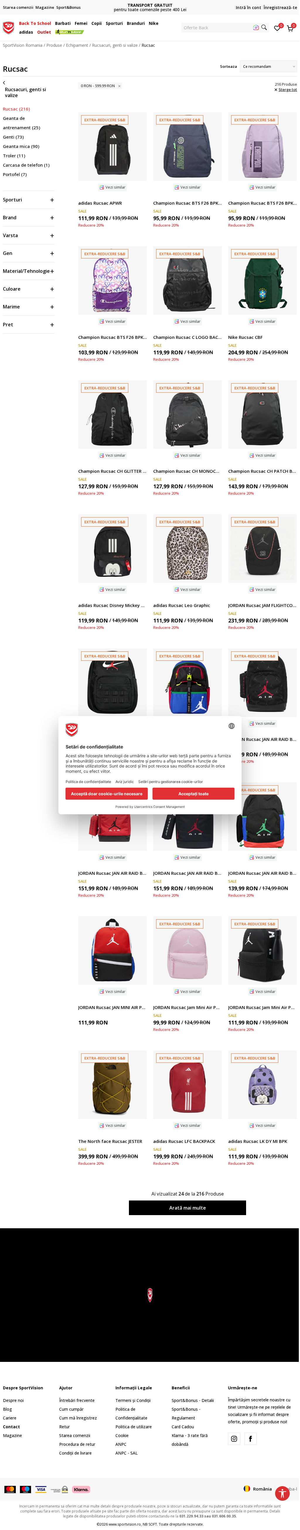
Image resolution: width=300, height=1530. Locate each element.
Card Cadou (183, 1426)
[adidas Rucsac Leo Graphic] (187, 548)
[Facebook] (250, 1439)
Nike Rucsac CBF (245, 337)
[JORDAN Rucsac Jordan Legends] (112, 682)
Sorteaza (228, 66)
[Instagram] (234, 1439)
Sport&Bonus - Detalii (193, 1400)
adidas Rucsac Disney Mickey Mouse (112, 605)
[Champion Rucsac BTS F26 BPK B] (187, 146)
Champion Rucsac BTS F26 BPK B (187, 203)
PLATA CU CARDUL (190, 3)
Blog (7, 1409)
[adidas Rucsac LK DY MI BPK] (262, 1085)
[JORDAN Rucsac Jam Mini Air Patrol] (187, 950)
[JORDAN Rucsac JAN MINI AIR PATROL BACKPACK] (112, 950)
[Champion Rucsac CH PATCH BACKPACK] (262, 414)
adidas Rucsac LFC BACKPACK (184, 1141)
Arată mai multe (187, 1208)
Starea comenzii (74, 1435)
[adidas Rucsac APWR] (112, 146)
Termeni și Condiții (133, 1400)
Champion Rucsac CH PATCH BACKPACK (262, 471)
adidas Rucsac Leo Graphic (181, 605)
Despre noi (13, 1400)
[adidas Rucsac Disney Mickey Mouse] (112, 548)
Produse (54, 45)
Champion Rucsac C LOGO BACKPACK (187, 337)
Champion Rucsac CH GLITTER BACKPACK (112, 471)
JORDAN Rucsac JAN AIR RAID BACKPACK (262, 739)
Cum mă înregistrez (78, 1418)
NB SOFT (150, 1524)
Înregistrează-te (280, 7)
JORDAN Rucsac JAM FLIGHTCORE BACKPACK (262, 605)
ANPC (121, 1444)
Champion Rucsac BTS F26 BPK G (262, 203)
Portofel (15, 174)
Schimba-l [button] (287, 1489)
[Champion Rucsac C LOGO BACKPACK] (187, 280)
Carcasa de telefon (26, 165)
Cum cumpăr (71, 1409)
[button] (52, 23)
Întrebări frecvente (77, 1400)
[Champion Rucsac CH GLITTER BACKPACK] (112, 414)
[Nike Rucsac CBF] (262, 280)
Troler (14, 155)
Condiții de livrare (75, 1453)
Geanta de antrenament (21, 122)
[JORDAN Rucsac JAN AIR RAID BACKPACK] (262, 682)
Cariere (9, 1418)
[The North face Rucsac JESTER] (112, 1085)
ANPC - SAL (126, 1453)
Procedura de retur (77, 1444)
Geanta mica (21, 146)
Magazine (12, 1435)
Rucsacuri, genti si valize (115, 45)
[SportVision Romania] (8, 27)
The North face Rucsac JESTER (110, 1141)
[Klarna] (81, 1489)
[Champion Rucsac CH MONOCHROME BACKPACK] (187, 414)
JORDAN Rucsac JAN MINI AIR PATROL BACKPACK (112, 1007)
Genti (13, 137)
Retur (64, 1426)
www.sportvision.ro (125, 1524)
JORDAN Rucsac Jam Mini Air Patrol (187, 1007)
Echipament (77, 45)
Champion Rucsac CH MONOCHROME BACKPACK (187, 471)
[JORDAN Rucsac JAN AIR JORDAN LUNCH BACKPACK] (187, 682)
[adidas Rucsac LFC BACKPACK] (187, 1085)
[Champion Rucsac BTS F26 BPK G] (262, 146)
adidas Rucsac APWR (100, 203)
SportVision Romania (22, 45)
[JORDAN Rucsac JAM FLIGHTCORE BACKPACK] (262, 548)
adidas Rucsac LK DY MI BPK (257, 1141)
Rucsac (16, 109)
